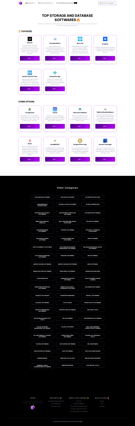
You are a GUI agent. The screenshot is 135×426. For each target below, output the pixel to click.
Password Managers (67, 295)
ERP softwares (93, 255)
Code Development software (42, 239)
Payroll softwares (92, 295)
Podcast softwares (42, 302)
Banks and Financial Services (42, 222)
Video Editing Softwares (42, 351)
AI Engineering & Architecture (42, 205)
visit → (30, 126)
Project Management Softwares (42, 310)
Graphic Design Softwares (42, 264)
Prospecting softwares (67, 309)
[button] (30, 3)
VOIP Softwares (67, 351)
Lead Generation (42, 278)
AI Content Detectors (92, 197)
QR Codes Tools (92, 309)
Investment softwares (67, 271)
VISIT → (30, 58)
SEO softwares (67, 318)
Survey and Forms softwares (67, 336)
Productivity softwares (92, 302)
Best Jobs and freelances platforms (67, 222)
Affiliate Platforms (67, 197)
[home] (20, 3)
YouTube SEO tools (92, 365)
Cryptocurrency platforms (42, 247)
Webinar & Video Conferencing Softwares (42, 366)
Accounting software (42, 197)
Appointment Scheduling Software (67, 213)
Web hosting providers (93, 358)
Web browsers (42, 358)
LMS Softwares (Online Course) (92, 279)
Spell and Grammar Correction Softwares (93, 327)
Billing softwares (92, 221)
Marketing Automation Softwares (42, 287)
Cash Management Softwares (42, 230)
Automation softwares (93, 213)
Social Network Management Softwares (42, 327)
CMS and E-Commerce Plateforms (93, 230)
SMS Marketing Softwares (92, 318)
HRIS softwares (92, 264)
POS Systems (67, 302)
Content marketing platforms (67, 239)
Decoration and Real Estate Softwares (92, 247)
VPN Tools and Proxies (92, 351)
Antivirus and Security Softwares (42, 213)
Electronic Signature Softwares (42, 256)
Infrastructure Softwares (42, 271)
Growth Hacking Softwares (67, 264)
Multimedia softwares (92, 287)
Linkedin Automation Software (67, 279)
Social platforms (67, 327)
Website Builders (67, 365)
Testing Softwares (42, 344)
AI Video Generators (92, 204)
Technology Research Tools (92, 336)
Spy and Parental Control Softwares (42, 336)
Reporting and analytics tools (42, 319)
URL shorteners (92, 344)
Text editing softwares (67, 344)
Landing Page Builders (92, 271)
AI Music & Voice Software (67, 204)
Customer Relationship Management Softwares (67, 247)
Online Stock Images (42, 295)
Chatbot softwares (67, 230)
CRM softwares (92, 238)
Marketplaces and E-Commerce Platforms (67, 287)
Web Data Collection (67, 358)
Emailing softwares (67, 255)
